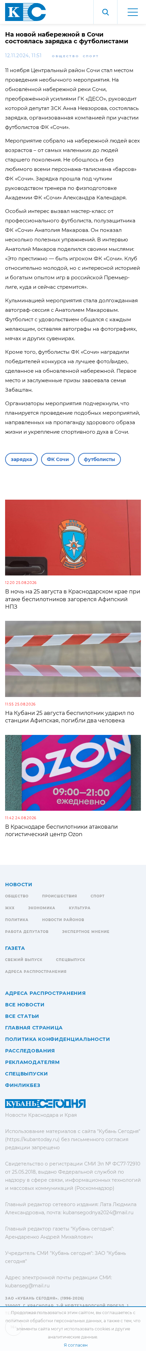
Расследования (30, 1051)
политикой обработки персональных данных (53, 1320)
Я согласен (76, 1345)
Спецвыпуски (26, 1074)
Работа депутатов (27, 932)
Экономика (41, 908)
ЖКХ (10, 908)
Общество (65, 56)
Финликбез (22, 1085)
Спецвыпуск (70, 960)
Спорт (91, 56)
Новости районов (63, 920)
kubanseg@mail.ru (27, 1286)
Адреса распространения (36, 971)
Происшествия (59, 896)
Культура (80, 908)
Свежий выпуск (23, 960)
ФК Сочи (58, 459)
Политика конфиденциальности (57, 1039)
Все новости (25, 1005)
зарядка (21, 459)
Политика (17, 920)
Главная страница (34, 1028)
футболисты (99, 459)
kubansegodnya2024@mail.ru (98, 1213)
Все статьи (22, 1016)
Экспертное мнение (86, 932)
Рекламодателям (32, 1062)
